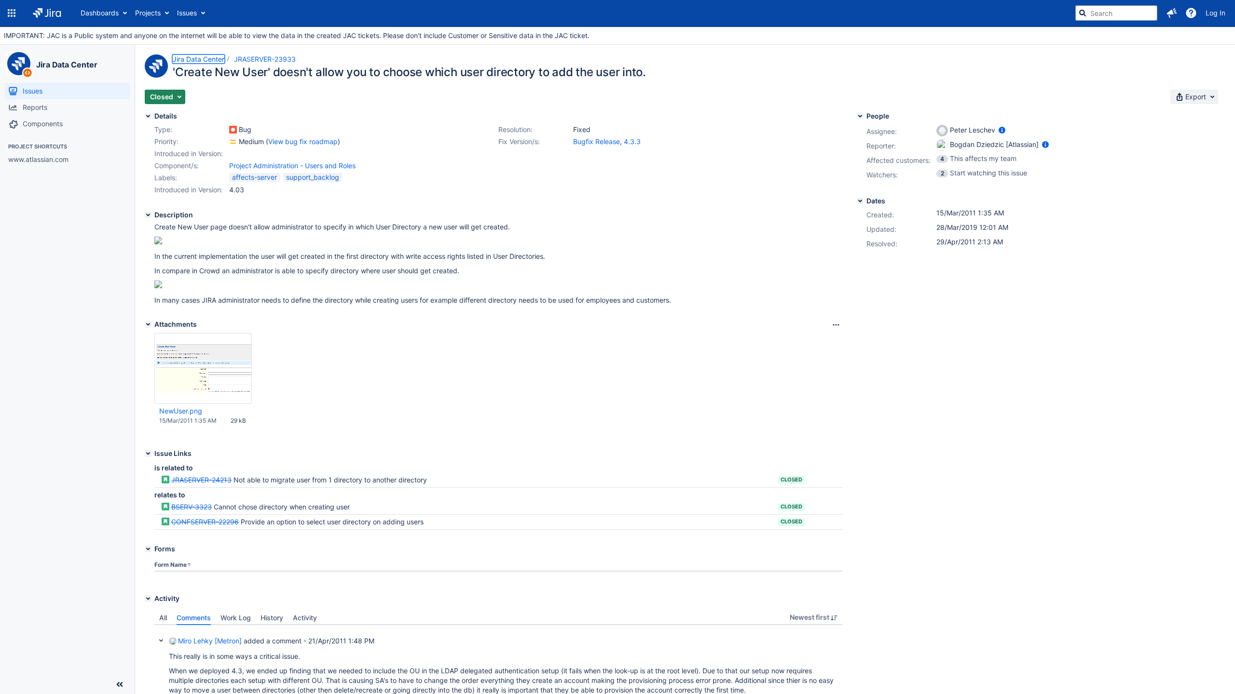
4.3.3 (632, 141)
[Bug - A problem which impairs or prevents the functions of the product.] (233, 129)
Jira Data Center (66, 64)
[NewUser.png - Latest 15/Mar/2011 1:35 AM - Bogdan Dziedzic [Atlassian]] (203, 368)
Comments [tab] (194, 618)
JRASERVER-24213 (201, 480)
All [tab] (163, 618)
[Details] (148, 116)
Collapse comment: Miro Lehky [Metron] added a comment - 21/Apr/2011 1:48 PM (161, 640)
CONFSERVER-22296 (205, 522)
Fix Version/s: (519, 141)
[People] (860, 116)
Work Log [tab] (235, 618)
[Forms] (148, 549)
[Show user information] (1002, 130)
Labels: (165, 178)
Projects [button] (148, 13)
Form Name (170, 564)
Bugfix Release (596, 141)
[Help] (1191, 13)
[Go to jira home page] (47, 13)
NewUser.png (180, 411)
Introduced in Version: (188, 190)
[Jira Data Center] (18, 63)
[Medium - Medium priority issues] (233, 142)
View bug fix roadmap (303, 141)
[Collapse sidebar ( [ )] (120, 684)
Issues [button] (187, 13)
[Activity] (148, 598)
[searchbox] (1116, 13)
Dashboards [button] (100, 13)
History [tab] (272, 618)
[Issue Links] (148, 453)
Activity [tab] (305, 618)
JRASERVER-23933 (265, 59)
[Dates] (860, 201)
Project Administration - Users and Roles (292, 165)
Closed (791, 479)
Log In (1215, 13)
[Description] (148, 215)
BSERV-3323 (191, 507)
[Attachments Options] (836, 325)
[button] (11, 13)
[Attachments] (148, 324)
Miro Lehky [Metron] (210, 641)
